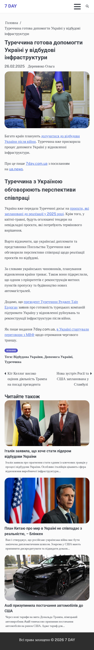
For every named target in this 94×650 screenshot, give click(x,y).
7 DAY (11, 6)
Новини (11, 350)
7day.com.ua (36, 163)
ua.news (16, 169)
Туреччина (13, 362)
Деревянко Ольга (41, 66)
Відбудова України (28, 357)
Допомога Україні (58, 357)
